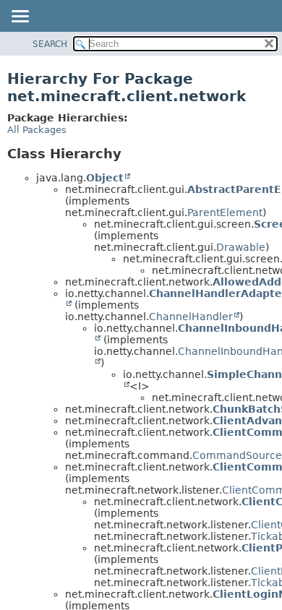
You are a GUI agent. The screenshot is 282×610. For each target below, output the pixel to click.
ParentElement (224, 212)
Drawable (240, 247)
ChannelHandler (191, 316)
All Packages (37, 129)
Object (105, 178)
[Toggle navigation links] (19, 17)
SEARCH (50, 44)
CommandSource (237, 455)
